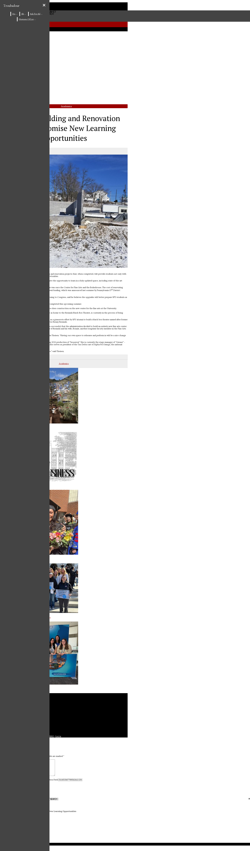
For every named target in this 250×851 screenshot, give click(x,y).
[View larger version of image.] (64, 211)
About (24, 13)
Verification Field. (50, 780)
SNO (51, 736)
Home (15, 13)
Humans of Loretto (28, 19)
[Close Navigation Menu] (44, 5)
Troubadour (11, 6)
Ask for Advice (37, 13)
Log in (58, 736)
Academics (66, 106)
